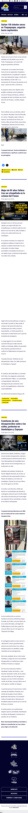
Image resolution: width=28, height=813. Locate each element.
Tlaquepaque (6, 171)
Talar (21, 169)
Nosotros (14, 793)
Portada (3, 14)
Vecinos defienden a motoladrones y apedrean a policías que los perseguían (14, 152)
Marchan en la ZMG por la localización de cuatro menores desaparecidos (13, 513)
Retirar (15, 169)
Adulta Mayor (14, 398)
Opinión (16, 14)
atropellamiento (6, 400)
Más (23, 14)
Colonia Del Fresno (17, 400)
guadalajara (5, 402)
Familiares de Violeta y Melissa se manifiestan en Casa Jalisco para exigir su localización (14, 724)
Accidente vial (5, 398)
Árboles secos (6, 169)
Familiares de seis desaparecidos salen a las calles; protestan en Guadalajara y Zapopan (13, 361)
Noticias (10, 14)
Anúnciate (14, 789)
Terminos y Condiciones (14, 798)
